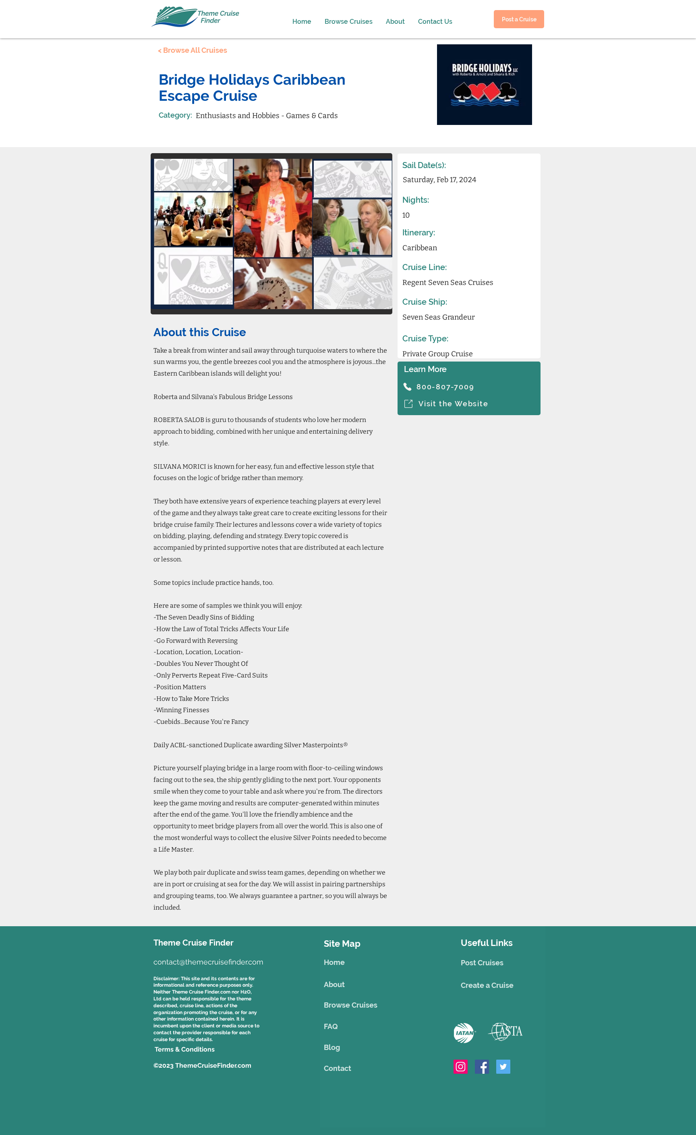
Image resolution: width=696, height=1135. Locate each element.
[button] (394, 18)
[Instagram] (461, 1067)
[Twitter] (503, 1067)
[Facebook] (482, 1067)
